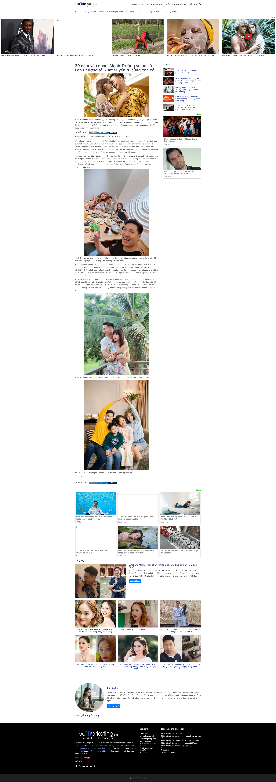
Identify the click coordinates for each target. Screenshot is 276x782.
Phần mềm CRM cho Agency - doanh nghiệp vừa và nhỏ (181, 737)
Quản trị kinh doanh (154, 4)
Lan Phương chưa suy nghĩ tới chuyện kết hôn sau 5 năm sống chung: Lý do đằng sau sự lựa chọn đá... (138, 666)
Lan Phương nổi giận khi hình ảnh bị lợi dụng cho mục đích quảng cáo (95, 665)
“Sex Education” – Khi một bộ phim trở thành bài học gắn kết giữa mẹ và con (188, 80)
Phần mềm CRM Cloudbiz (171, 733)
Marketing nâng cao (148, 739)
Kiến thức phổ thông (176, 4)
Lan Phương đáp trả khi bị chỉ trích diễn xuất (138, 629)
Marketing (136, 4)
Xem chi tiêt (135, 581)
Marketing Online (146, 741)
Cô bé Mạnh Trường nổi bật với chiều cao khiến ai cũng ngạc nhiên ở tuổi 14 (180, 630)
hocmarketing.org (139, 777)
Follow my (113, 706)
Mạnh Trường (103, 132)
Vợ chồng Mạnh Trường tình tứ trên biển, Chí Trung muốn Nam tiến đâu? (163, 566)
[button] (88, 757)
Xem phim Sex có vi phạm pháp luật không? (186, 72)
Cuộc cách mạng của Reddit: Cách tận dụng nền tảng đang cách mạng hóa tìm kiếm (187, 98)
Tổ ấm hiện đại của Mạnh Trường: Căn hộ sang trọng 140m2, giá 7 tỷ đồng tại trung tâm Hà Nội (181, 666)
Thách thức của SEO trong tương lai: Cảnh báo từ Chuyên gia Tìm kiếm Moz (187, 107)
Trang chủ (79, 11)
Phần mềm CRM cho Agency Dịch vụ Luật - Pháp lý (181, 746)
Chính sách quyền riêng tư (147, 749)
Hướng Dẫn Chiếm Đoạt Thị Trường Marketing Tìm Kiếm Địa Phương (186, 89)
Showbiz (102, 11)
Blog (87, 11)
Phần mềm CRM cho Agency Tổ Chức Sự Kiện (180, 740)
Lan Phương (112, 132)
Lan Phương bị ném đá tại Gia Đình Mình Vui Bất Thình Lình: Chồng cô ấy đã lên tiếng (95, 630)
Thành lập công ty (168, 752)
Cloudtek (165, 750)
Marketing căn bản (147, 736)
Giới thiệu (143, 752)
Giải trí (192, 4)
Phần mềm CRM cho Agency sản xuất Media (179, 743)
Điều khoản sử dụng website (148, 745)
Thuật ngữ (144, 733)
